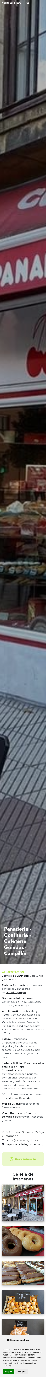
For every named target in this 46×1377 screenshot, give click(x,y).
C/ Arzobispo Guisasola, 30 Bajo (25, 1132)
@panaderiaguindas (25, 1159)
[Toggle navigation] (42, 3)
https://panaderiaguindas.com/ (24, 1144)
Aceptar (8, 1372)
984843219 (12, 1136)
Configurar (21, 1372)
